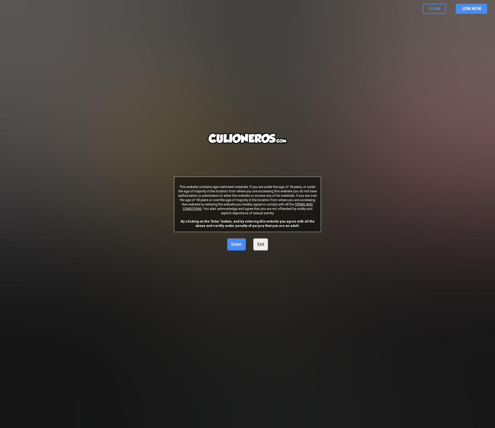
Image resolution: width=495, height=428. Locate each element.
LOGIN (434, 8)
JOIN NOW (471, 8)
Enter (236, 244)
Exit (260, 244)
